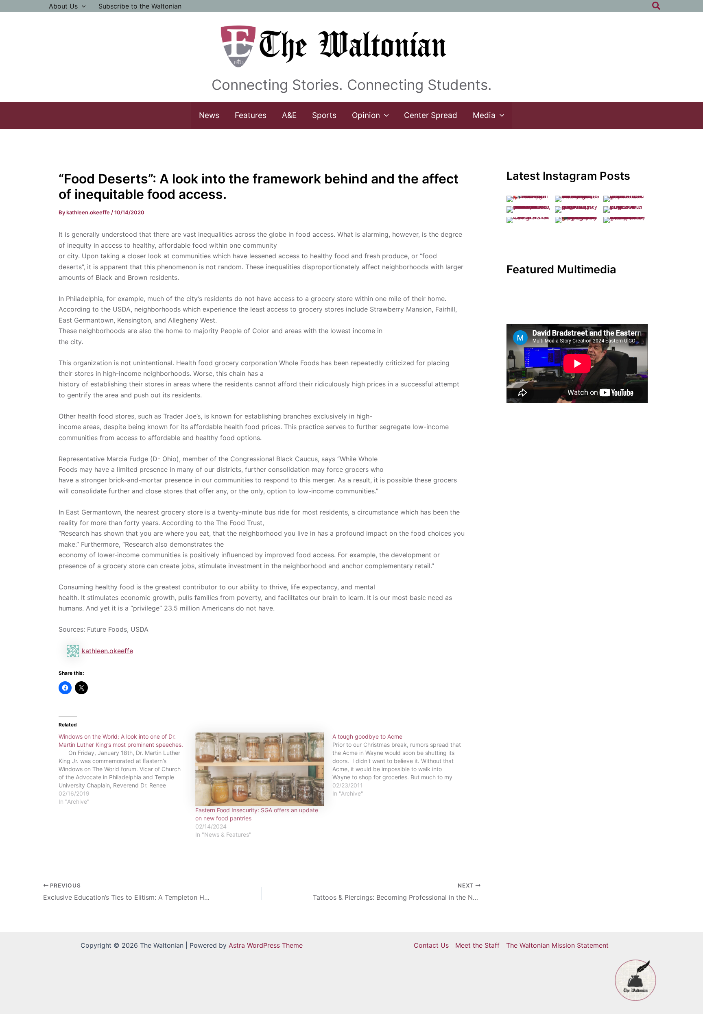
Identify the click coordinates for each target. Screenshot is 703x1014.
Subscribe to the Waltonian (139, 6)
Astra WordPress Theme (266, 945)
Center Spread (430, 115)
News (209, 115)
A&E (289, 115)
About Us (63, 6)
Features (250, 115)
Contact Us (431, 945)
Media (484, 115)
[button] (82, 6)
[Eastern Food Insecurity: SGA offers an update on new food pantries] (259, 769)
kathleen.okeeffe (107, 651)
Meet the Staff (477, 945)
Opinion (366, 115)
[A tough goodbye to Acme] (400, 765)
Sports (324, 115)
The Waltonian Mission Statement (557, 945)
